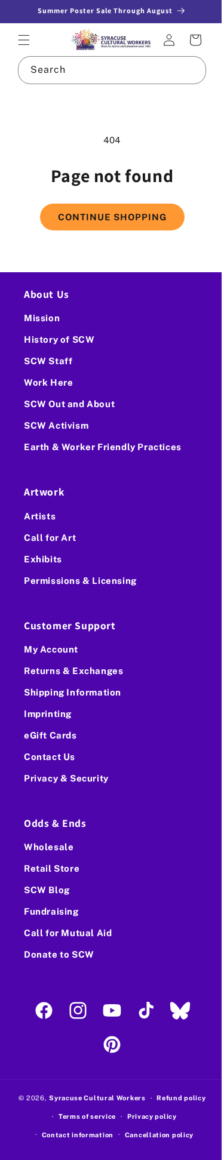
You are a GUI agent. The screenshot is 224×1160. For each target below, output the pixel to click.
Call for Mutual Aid (68, 933)
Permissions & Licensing (80, 580)
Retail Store (51, 868)
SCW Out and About (69, 404)
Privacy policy (147, 1116)
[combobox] (108, 68)
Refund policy (176, 1097)
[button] (24, 39)
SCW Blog (47, 890)
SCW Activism (56, 425)
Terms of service (82, 1116)
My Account (51, 649)
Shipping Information (72, 692)
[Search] (183, 68)
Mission (42, 318)
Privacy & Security (66, 778)
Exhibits (43, 558)
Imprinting (48, 714)
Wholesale (48, 847)
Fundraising (51, 911)
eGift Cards (50, 735)
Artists (40, 515)
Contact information (73, 1134)
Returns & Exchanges (73, 671)
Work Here (48, 382)
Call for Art (50, 537)
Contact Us (49, 757)
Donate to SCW (59, 954)
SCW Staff (48, 361)
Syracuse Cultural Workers (93, 1097)
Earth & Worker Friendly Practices (103, 447)
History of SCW (59, 339)
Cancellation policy (154, 1134)
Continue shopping (107, 215)
